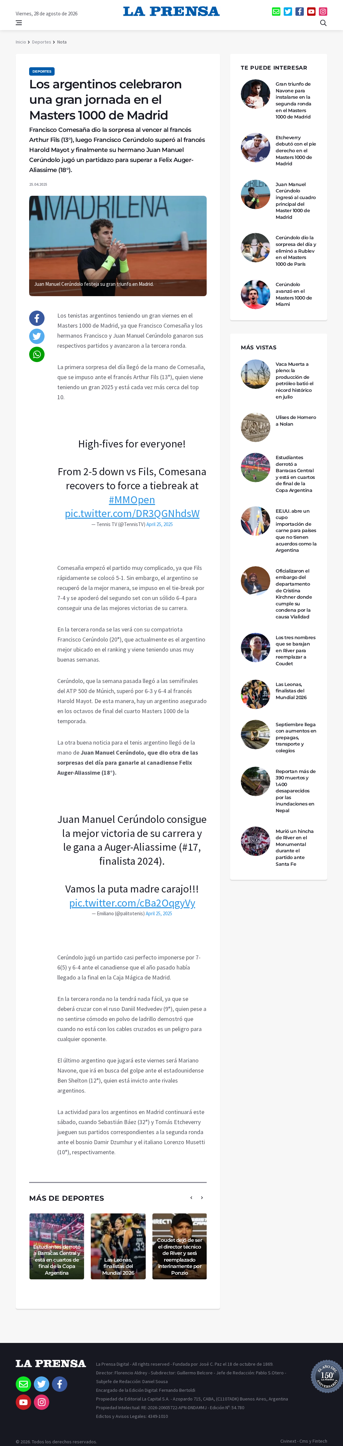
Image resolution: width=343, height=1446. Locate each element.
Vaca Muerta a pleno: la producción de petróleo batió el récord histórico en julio (295, 380)
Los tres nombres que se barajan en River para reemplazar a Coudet (295, 650)
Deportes (41, 42)
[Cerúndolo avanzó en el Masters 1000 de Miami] (255, 294)
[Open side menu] (19, 22)
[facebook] (299, 11)
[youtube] (311, 11)
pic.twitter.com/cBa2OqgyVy (132, 903)
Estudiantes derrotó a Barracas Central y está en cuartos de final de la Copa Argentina (57, 1260)
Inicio (21, 42)
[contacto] (276, 11)
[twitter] (288, 11)
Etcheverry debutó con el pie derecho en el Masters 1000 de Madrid (296, 151)
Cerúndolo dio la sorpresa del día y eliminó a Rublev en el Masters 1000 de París (296, 251)
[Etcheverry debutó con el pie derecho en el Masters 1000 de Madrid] (255, 147)
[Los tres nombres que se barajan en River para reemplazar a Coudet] (255, 647)
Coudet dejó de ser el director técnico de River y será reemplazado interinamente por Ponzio (179, 1256)
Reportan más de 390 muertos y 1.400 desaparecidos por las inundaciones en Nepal (296, 791)
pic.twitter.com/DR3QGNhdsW (132, 513)
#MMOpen (132, 499)
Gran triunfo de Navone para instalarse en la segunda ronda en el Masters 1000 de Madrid (294, 100)
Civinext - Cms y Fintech (303, 1441)
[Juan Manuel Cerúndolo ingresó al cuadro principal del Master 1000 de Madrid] (255, 194)
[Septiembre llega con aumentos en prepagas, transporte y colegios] (255, 734)
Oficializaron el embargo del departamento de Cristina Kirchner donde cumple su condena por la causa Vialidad (294, 594)
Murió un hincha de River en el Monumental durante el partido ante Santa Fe (295, 847)
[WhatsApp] (37, 354)
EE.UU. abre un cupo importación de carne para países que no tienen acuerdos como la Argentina (296, 531)
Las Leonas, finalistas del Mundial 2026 (118, 1266)
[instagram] (323, 11)
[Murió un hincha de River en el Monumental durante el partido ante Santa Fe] (255, 841)
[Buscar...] (323, 23)
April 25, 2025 (159, 524)
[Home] (51, 1368)
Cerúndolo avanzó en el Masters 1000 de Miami (294, 294)
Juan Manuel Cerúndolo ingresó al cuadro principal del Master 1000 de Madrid (296, 200)
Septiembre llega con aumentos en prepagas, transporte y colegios (296, 737)
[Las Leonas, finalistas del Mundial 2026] (255, 694)
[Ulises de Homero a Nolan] (255, 427)
